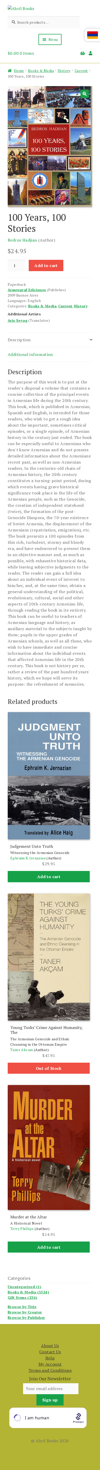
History (64, 70)
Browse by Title (22, 1306)
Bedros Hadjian (22, 240)
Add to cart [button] (48, 876)
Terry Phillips (22, 1228)
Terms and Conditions (50, 1370)
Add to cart (45, 265)
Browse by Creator (25, 1312)
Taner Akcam (21, 1049)
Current (81, 70)
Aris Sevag (17, 320)
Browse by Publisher (26, 1317)
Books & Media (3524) (28, 1292)
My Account (50, 1364)
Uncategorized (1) (25, 1286)
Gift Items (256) (22, 1297)
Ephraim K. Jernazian (28, 858)
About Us (50, 1345)
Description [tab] (19, 340)
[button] (85, 94)
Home (19, 70)
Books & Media (41, 70)
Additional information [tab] (30, 354)
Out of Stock (49, 1068)
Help (50, 1358)
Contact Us (50, 1352)
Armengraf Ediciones (27, 289)
